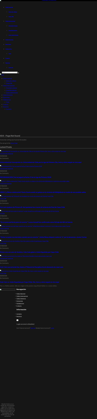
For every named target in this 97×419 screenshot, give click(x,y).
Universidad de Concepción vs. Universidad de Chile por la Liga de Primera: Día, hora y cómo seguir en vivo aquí (40, 162)
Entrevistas (6, 97)
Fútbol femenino (8, 95)
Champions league (11, 88)
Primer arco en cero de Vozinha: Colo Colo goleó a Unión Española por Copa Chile (29, 252)
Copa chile (9, 83)
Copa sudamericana (12, 92)
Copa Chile (3, 198)
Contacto (9, 109)
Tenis (7, 102)
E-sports (5, 104)
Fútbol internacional (8, 85)
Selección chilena (11, 81)
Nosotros (6, 107)
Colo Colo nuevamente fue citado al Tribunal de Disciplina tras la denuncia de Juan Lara (31, 267)
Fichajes (2, 213)
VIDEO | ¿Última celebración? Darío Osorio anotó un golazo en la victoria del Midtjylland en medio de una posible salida (43, 192)
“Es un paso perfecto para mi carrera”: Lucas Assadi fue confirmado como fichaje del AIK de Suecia (36, 222)
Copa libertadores (11, 90)
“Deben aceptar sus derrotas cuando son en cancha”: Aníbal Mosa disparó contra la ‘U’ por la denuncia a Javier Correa (43, 237)
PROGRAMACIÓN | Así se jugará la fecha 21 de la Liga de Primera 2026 (25, 177)
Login (52, 328)
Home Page (14, 143)
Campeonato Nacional (6, 153)
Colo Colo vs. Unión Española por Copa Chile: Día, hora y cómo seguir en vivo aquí (29, 282)
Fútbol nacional (7, 78)
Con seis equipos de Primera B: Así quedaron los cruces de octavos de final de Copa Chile (32, 207)
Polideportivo (7, 99)
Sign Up (33, 328)
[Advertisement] (48, 122)
